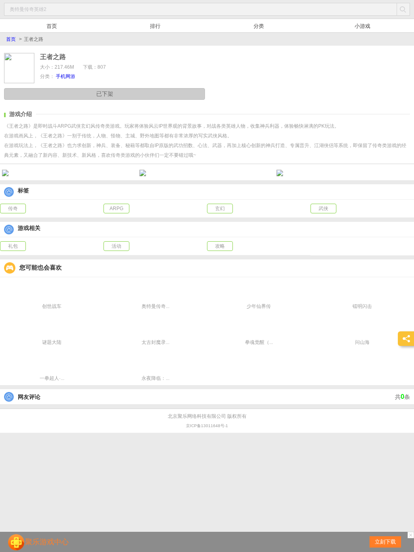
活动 (116, 246)
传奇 (13, 208)
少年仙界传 (259, 306)
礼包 (13, 246)
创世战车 (51, 306)
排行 (155, 26)
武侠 (323, 208)
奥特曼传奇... (155, 306)
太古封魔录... (155, 342)
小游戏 (362, 26)
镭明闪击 (362, 306)
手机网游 (65, 76)
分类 (258, 26)
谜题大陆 (51, 342)
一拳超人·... (52, 378)
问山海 (362, 342)
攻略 (220, 246)
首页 (51, 26)
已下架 (104, 94)
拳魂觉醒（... (259, 342)
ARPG (116, 208)
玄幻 (220, 208)
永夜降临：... (155, 378)
